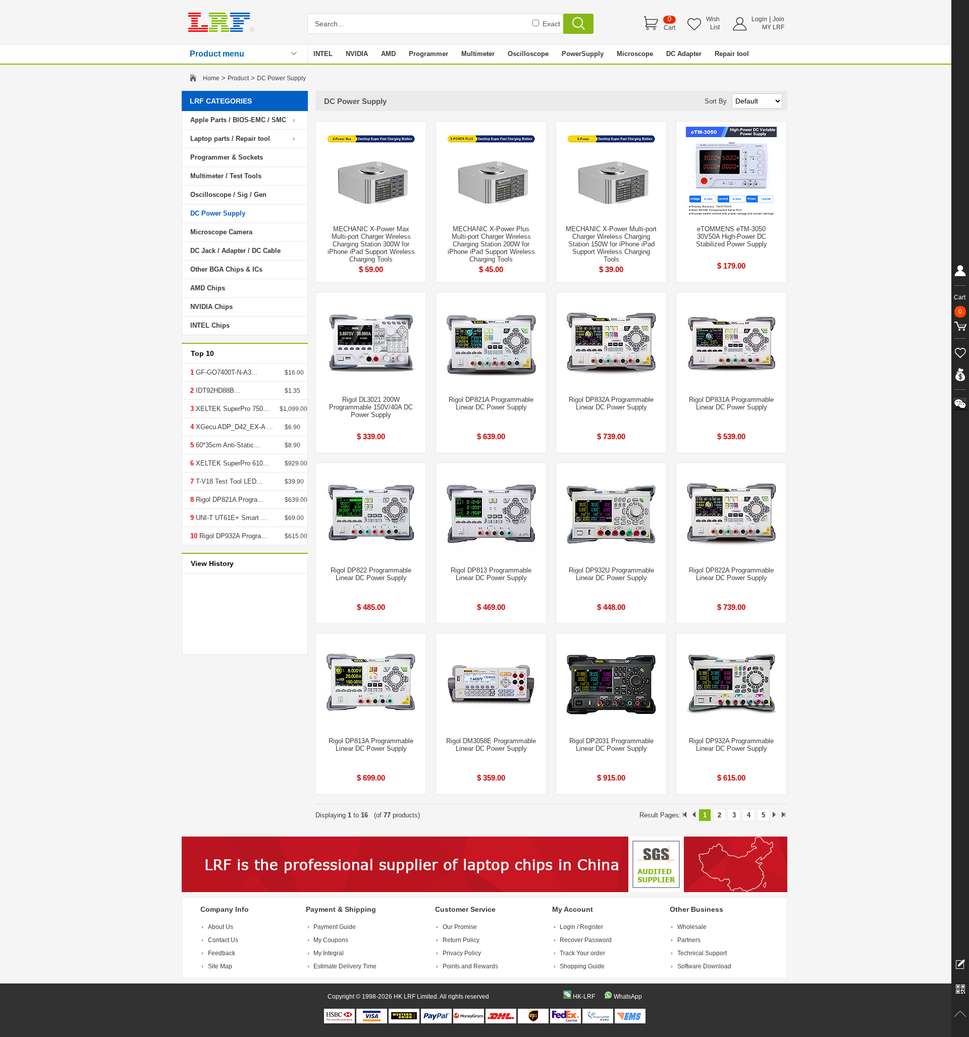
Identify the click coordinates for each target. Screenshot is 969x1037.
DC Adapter (684, 54)
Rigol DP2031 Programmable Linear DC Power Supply (611, 744)
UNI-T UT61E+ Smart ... (230, 518)
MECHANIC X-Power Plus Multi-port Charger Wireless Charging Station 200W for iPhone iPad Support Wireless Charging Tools (491, 244)
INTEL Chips (210, 325)
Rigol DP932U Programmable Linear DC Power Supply (611, 574)
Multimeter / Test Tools (225, 176)
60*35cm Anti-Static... (227, 445)
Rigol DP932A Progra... (232, 536)
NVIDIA (357, 54)
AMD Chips (207, 288)
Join (778, 19)
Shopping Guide (582, 966)
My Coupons (330, 940)
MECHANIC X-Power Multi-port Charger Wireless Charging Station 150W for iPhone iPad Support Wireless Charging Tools (611, 244)
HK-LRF (584, 996)
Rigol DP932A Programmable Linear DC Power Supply (731, 744)
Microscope (635, 54)
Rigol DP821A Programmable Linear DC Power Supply (491, 403)
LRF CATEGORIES (221, 101)
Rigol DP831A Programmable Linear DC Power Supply (731, 403)
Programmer (428, 54)
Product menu (217, 53)
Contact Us (223, 940)
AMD (388, 54)
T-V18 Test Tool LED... (228, 481)
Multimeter (478, 54)
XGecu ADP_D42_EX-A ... (233, 427)
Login (759, 19)
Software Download (704, 966)
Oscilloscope (528, 54)
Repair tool (732, 54)
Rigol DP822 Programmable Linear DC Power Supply (371, 574)
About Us (220, 926)
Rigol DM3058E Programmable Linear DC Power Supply (491, 744)
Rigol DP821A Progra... (228, 499)
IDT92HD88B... (217, 390)
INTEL (323, 54)
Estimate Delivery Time (344, 966)
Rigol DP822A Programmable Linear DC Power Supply (731, 574)
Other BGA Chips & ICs (226, 269)
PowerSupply (583, 54)
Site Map (220, 966)
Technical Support (702, 953)
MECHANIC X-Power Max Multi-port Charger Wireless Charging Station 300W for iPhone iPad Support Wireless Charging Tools (371, 244)
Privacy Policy (462, 953)
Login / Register (581, 926)
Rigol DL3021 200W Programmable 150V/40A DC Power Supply (371, 407)
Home (211, 78)
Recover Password (586, 940)
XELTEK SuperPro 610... (231, 463)
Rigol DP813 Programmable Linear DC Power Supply (491, 574)
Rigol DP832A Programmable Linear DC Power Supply (611, 403)
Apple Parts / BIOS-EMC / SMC (238, 120)
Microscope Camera (221, 232)
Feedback (221, 953)
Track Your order (582, 953)
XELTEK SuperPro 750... (231, 408)
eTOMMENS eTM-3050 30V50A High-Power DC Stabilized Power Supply (731, 236)
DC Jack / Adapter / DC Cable (235, 250)
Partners (689, 940)
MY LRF (773, 27)
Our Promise (460, 926)
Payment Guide (334, 926)
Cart (669, 27)
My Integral (328, 953)
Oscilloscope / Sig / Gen (228, 194)
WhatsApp (628, 996)
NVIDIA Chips (211, 306)
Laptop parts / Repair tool (230, 138)
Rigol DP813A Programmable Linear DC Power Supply (371, 744)
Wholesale (692, 926)
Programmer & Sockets (226, 157)
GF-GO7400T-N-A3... (225, 372)
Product (238, 78)
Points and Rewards (470, 966)
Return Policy (461, 940)
